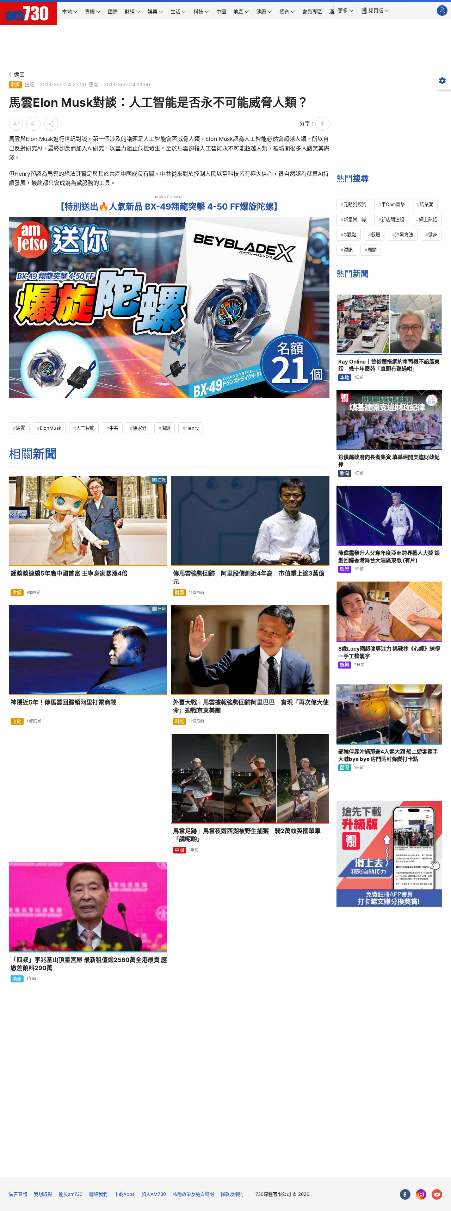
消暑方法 (404, 234)
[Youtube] (437, 1194)
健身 (432, 234)
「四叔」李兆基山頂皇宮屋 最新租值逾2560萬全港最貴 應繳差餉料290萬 (89, 963)
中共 (113, 428)
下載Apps (124, 1194)
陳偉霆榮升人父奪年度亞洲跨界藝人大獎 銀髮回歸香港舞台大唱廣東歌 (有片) (389, 556)
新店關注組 (392, 219)
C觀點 (350, 234)
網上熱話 (428, 219)
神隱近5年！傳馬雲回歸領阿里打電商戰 (63, 702)
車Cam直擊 (393, 204)
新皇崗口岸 (355, 219)
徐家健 (140, 428)
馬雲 (20, 428)
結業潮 (426, 204)
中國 (179, 850)
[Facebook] (405, 1194)
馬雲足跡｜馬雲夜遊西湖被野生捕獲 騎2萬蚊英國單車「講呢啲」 (247, 835)
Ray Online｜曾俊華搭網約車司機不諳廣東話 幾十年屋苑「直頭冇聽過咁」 (389, 365)
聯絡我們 (98, 1194)
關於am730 (70, 1194)
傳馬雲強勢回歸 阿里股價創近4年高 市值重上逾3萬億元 (249, 577)
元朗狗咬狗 (355, 204)
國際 (344, 767)
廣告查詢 (18, 1194)
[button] (345, 10)
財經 (15, 84)
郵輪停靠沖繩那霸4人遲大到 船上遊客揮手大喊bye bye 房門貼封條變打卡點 (388, 755)
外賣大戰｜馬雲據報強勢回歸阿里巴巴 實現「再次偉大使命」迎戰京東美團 (251, 706)
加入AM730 (153, 1194)
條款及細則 (232, 1194)
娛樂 (344, 569)
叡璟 (375, 234)
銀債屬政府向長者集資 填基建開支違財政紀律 (389, 460)
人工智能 (85, 428)
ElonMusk (50, 428)
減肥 (348, 250)
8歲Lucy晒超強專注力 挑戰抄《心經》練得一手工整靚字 (389, 652)
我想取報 (43, 1194)
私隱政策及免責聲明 (193, 1194)
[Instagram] (421, 1194)
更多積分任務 (262, 1166)
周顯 (166, 428)
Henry (192, 428)
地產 (16, 979)
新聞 (344, 473)
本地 (344, 377)
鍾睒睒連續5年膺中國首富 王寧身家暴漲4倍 (69, 573)
